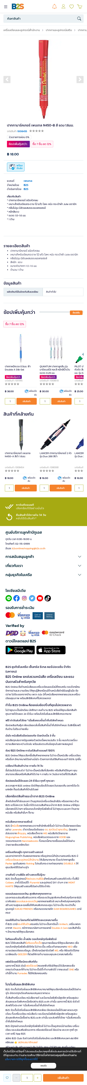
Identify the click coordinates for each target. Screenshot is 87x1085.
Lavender (17, 829)
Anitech (63, 924)
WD (56, 950)
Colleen (9, 882)
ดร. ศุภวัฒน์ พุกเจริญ (56, 829)
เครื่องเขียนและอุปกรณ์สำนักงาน (21, 30)
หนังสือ (15, 826)
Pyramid (34, 882)
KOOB (62, 837)
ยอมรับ (44, 1065)
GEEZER (22, 954)
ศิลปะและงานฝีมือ (35, 879)
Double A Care (60, 928)
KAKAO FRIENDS (24, 909)
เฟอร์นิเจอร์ (32, 966)
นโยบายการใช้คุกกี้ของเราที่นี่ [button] (21, 1059)
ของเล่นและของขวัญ (27, 901)
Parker (8, 863)
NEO (70, 947)
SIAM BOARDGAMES (65, 909)
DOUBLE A (69, 863)
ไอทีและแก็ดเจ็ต (34, 943)
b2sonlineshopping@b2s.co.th (28, 548)
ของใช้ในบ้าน (23, 924)
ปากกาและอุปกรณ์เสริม (59, 30)
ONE (71, 969)
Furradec (22, 973)
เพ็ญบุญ (21, 833)
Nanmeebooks (30, 841)
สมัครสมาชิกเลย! (28, 1042)
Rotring (30, 863)
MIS (45, 833)
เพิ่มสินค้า (27, 401)
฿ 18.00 (13, 154)
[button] (7, 79)
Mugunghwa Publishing (18, 837)
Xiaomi (17, 928)
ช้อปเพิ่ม (76, 312)
